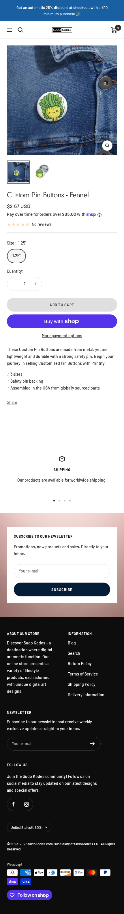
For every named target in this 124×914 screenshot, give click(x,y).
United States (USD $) (26, 827)
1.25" (16, 255)
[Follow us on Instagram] (26, 804)
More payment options (62, 335)
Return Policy (80, 663)
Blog (72, 642)
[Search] (20, 30)
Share (12, 402)
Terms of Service (83, 673)
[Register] (92, 744)
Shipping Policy (81, 684)
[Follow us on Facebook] (13, 804)
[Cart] (114, 30)
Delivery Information (86, 694)
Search (74, 653)
